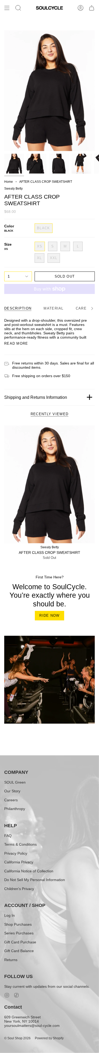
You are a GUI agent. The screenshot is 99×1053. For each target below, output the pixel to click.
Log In (9, 915)
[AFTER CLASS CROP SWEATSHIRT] (49, 484)
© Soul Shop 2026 (17, 1038)
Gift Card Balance (19, 951)
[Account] (80, 8)
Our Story (12, 791)
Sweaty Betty (13, 188)
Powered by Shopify (49, 1038)
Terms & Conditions (20, 844)
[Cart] (91, 8)
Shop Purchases (18, 924)
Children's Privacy (19, 889)
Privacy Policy (15, 853)
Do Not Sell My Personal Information (34, 880)
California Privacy (18, 862)
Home (8, 182)
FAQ (8, 836)
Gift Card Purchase (20, 942)
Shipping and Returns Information (35, 397)
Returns (10, 960)
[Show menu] (7, 8)
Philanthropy (14, 809)
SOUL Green (15, 782)
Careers (11, 800)
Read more (16, 343)
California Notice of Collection (28, 871)
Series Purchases (19, 933)
